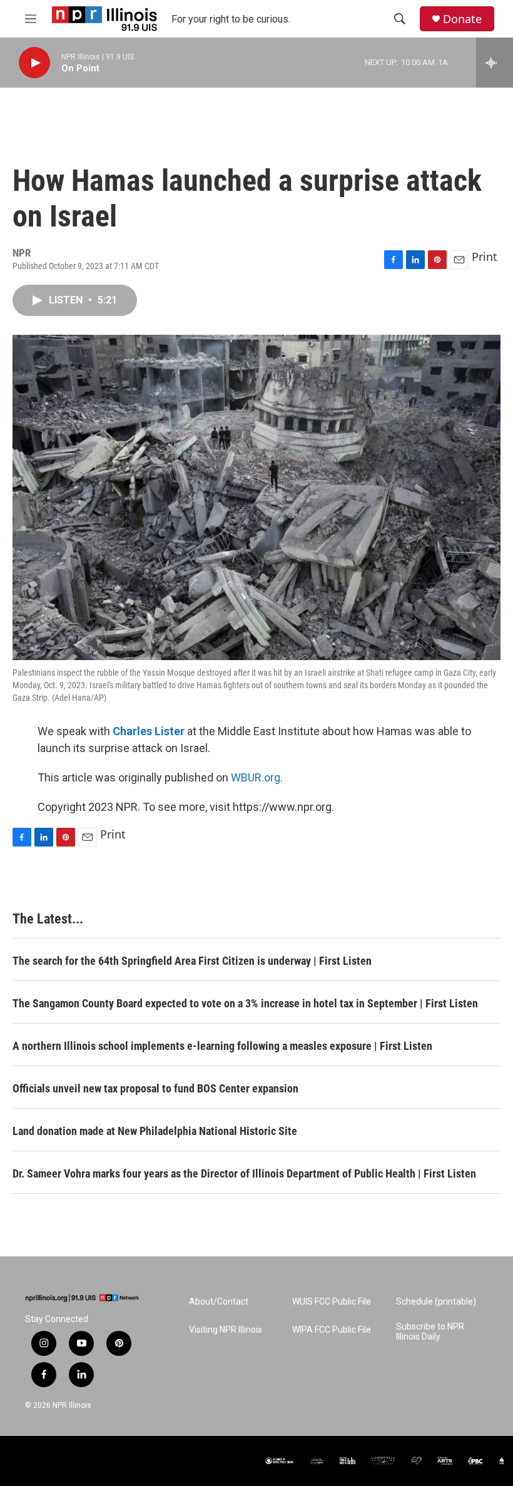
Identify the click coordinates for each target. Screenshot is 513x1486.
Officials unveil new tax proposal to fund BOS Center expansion (155, 1088)
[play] (34, 63)
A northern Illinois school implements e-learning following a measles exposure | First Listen (222, 1045)
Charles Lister (149, 731)
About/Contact (218, 1301)
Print (484, 256)
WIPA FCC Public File (331, 1330)
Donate (462, 19)
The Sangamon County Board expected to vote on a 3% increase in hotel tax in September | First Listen (245, 1003)
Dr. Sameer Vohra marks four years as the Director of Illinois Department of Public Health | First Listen (244, 1173)
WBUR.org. (257, 777)
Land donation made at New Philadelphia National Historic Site (155, 1130)
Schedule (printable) (436, 1301)
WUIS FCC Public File (331, 1301)
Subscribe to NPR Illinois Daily (430, 1331)
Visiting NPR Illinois (225, 1330)
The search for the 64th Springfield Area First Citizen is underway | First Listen (192, 960)
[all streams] (494, 63)
